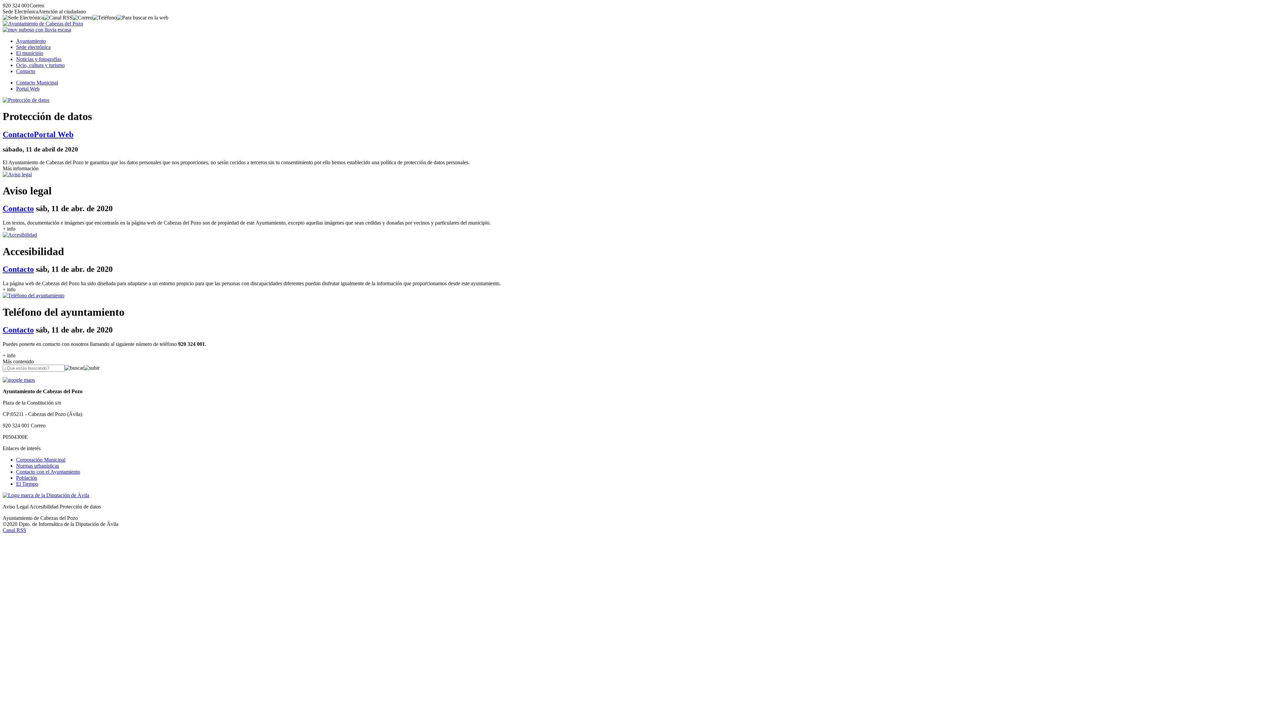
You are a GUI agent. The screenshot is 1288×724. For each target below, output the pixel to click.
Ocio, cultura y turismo (40, 65)
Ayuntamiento (31, 41)
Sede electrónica (33, 47)
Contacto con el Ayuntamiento (48, 472)
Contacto (25, 71)
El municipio (29, 53)
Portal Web (28, 89)
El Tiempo (27, 484)
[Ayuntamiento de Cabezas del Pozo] (43, 23)
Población (26, 478)
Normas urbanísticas (37, 466)
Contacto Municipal (37, 82)
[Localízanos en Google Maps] (19, 380)
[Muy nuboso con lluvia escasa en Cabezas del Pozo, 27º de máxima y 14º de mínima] (37, 30)
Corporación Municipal (40, 460)
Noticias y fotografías (38, 59)
